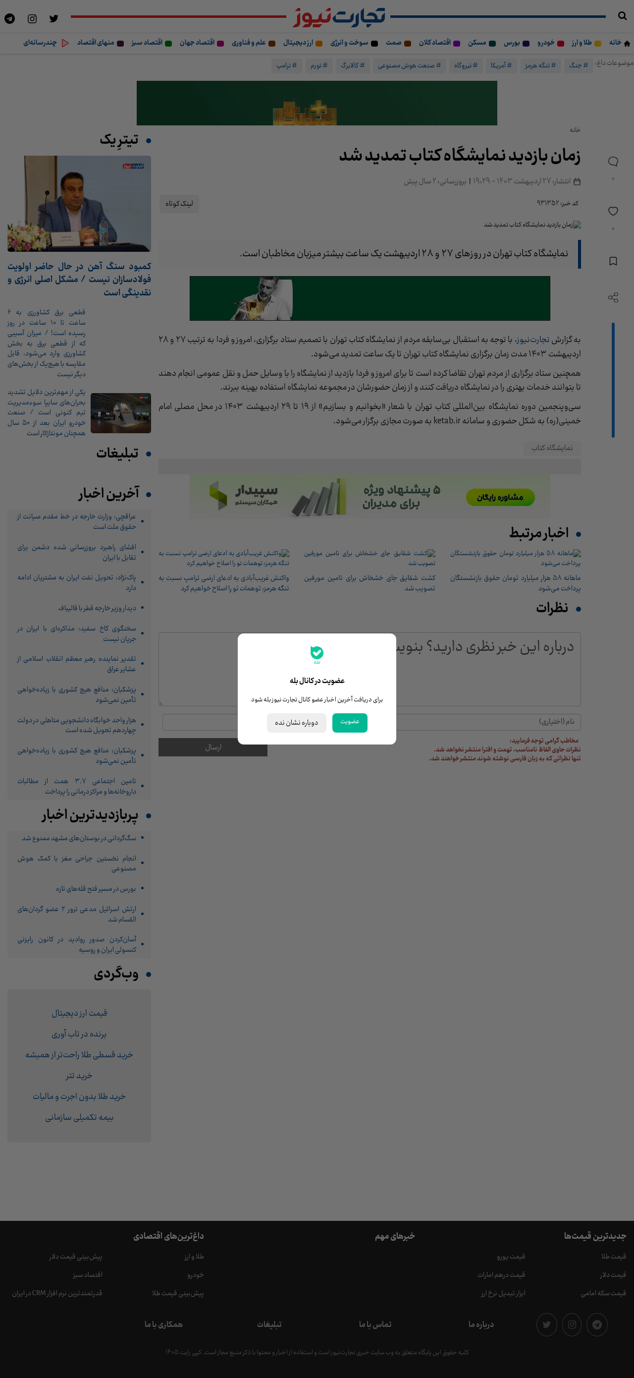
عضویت (350, 722)
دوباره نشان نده (296, 723)
